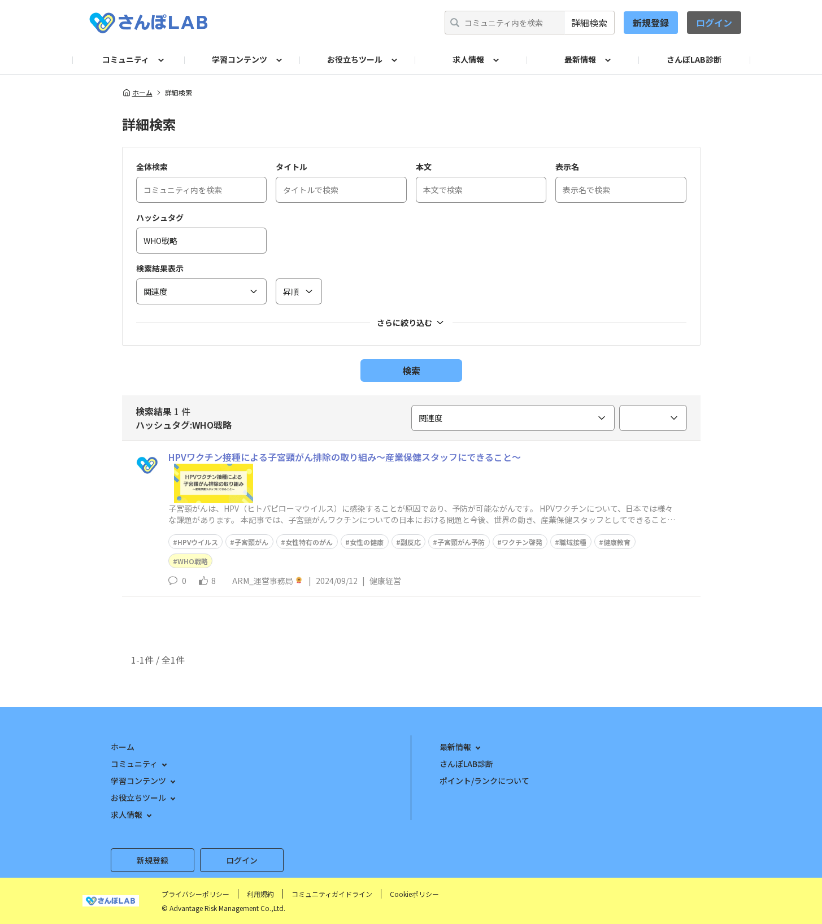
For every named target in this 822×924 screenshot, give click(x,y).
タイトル (291, 166)
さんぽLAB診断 (694, 59)
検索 (411, 370)
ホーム (142, 92)
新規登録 (651, 22)
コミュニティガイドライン (332, 894)
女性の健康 (367, 542)
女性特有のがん (309, 542)
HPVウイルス (197, 542)
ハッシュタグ (160, 217)
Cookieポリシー (414, 894)
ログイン (714, 22)
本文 (424, 166)
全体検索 (152, 166)
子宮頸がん (251, 542)
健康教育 (616, 542)
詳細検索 (589, 22)
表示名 (567, 166)
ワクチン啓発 (522, 542)
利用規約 (260, 894)
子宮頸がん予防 (461, 542)
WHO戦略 (192, 561)
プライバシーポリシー (195, 894)
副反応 (411, 542)
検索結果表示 (160, 268)
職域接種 (572, 542)
